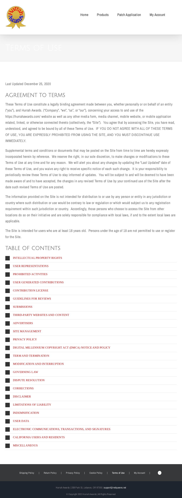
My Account (139, 472)
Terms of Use (118, 472)
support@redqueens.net (115, 487)
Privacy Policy (73, 472)
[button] (91, 258)
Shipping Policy (26, 472)
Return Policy (50, 472)
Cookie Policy (96, 472)
